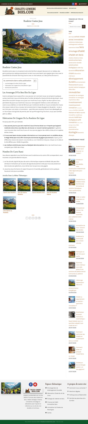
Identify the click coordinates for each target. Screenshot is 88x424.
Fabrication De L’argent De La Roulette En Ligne (18, 85)
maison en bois (74, 112)
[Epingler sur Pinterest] (36, 218)
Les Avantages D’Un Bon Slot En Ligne (15, 83)
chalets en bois (78, 58)
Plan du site (59, 421)
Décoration (72, 8)
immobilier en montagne (76, 97)
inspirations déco (74, 100)
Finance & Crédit (65, 12)
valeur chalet (79, 122)
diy (82, 67)
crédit (79, 67)
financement (73, 85)
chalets (71, 58)
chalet (81, 51)
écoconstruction (73, 129)
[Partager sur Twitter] (30, 218)
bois (81, 47)
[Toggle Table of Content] (34, 80)
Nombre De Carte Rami (11, 87)
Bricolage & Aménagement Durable (57, 8)
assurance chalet (74, 47)
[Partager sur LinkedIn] (39, 218)
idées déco (72, 89)
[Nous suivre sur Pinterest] (76, 4)
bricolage (73, 51)
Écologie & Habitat (52, 12)
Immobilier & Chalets (77, 12)
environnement (80, 82)
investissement (75, 102)
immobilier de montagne (76, 95)
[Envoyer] (83, 26)
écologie (73, 132)
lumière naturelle (78, 110)
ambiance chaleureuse (75, 42)
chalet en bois (76, 54)
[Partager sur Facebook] (26, 218)
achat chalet (79, 37)
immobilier (74, 92)
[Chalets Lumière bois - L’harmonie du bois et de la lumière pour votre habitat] (22, 10)
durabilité (72, 70)
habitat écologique (79, 87)
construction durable (75, 62)
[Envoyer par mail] (33, 218)
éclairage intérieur (72, 125)
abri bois (71, 37)
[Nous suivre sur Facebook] (73, 4)
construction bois (75, 60)
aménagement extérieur (76, 44)
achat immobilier (76, 39)
